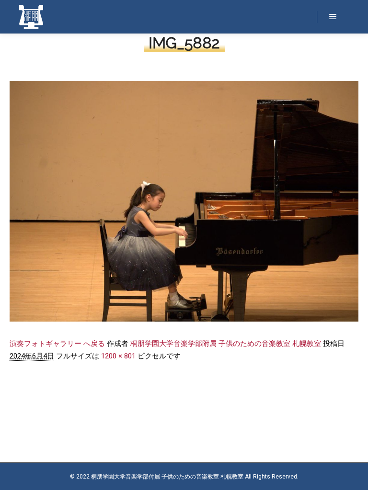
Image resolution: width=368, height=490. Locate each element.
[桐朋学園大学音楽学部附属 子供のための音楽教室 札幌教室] (31, 16)
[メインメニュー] (333, 17)
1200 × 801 (118, 356)
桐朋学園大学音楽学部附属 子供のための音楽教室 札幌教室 (225, 343)
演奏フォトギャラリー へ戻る (57, 343)
